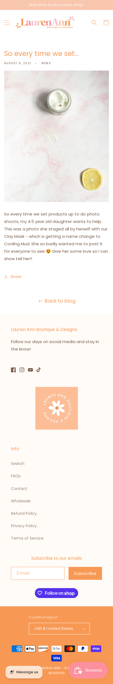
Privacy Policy (24, 526)
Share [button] (15, 276)
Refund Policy (24, 513)
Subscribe (85, 573)
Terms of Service (27, 538)
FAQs (16, 476)
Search (17, 463)
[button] (7, 23)
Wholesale (21, 501)
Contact (19, 488)
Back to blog (60, 300)
